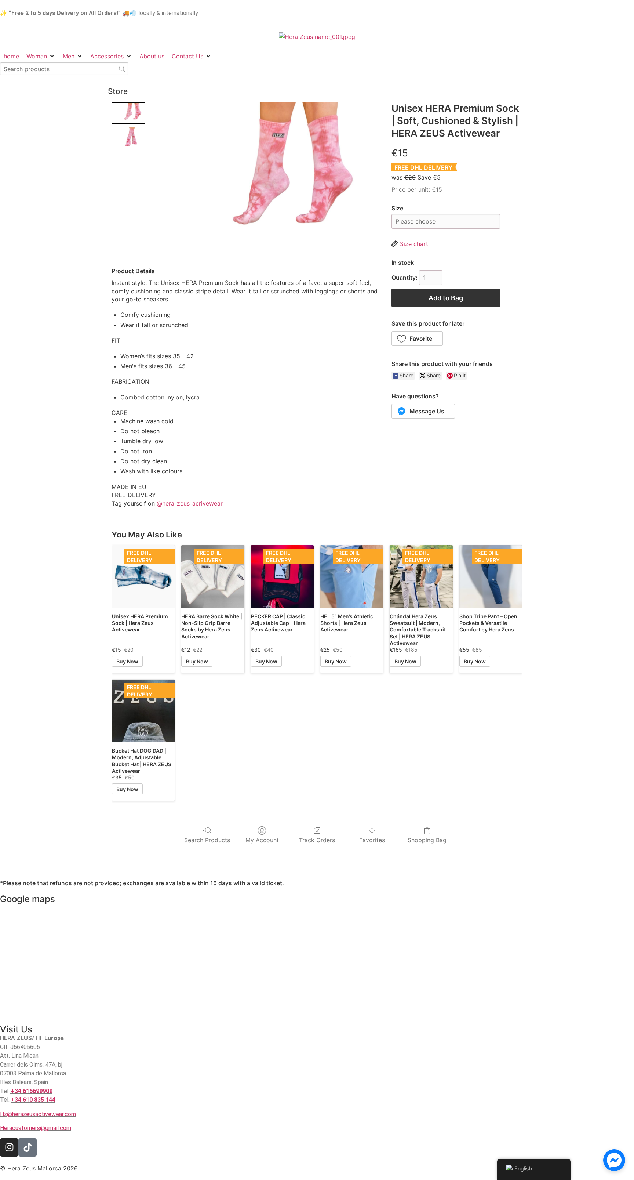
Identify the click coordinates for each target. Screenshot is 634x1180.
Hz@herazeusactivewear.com (38, 1114)
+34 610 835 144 (33, 1099)
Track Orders (317, 840)
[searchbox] (64, 68)
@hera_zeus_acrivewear (190, 503)
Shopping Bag (427, 840)
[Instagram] (9, 1147)
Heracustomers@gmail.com (35, 1128)
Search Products (207, 840)
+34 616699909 (31, 1090)
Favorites (372, 840)
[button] (417, 338)
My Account (262, 840)
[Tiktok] (27, 1147)
